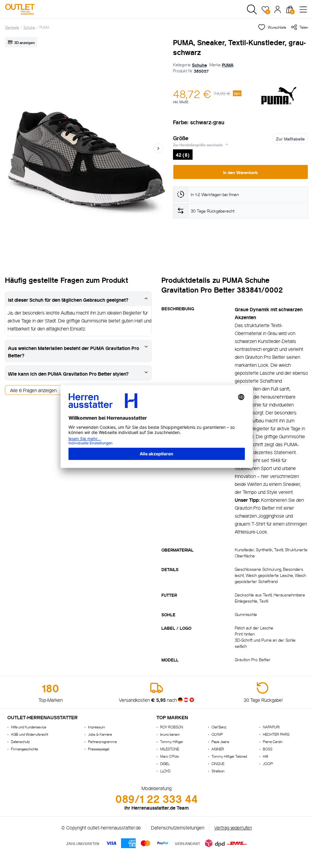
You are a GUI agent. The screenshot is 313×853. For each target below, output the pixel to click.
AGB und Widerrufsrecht (29, 734)
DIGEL (165, 763)
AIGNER (218, 748)
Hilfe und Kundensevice (28, 726)
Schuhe (29, 27)
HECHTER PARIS (276, 734)
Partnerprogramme (102, 741)
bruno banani (169, 734)
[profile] (277, 9)
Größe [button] (180, 137)
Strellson (218, 770)
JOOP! (268, 763)
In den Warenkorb (240, 172)
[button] (252, 9)
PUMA (44, 27)
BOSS (267, 748)
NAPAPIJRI (271, 726)
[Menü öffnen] (303, 9)
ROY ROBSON (171, 726)
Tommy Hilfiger (171, 741)
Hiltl (265, 756)
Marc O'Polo (169, 756)
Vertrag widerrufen (233, 827)
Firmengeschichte (24, 748)
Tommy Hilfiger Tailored (229, 756)
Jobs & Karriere (100, 734)
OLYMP (217, 734)
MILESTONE (169, 748)
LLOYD (165, 770)
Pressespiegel (98, 748)
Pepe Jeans (220, 741)
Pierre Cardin (272, 741)
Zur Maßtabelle (290, 138)
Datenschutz (20, 741)
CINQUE (218, 763)
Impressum (96, 726)
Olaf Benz (219, 726)
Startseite (12, 27)
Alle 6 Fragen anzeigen (33, 390)
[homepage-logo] (37, 9)
